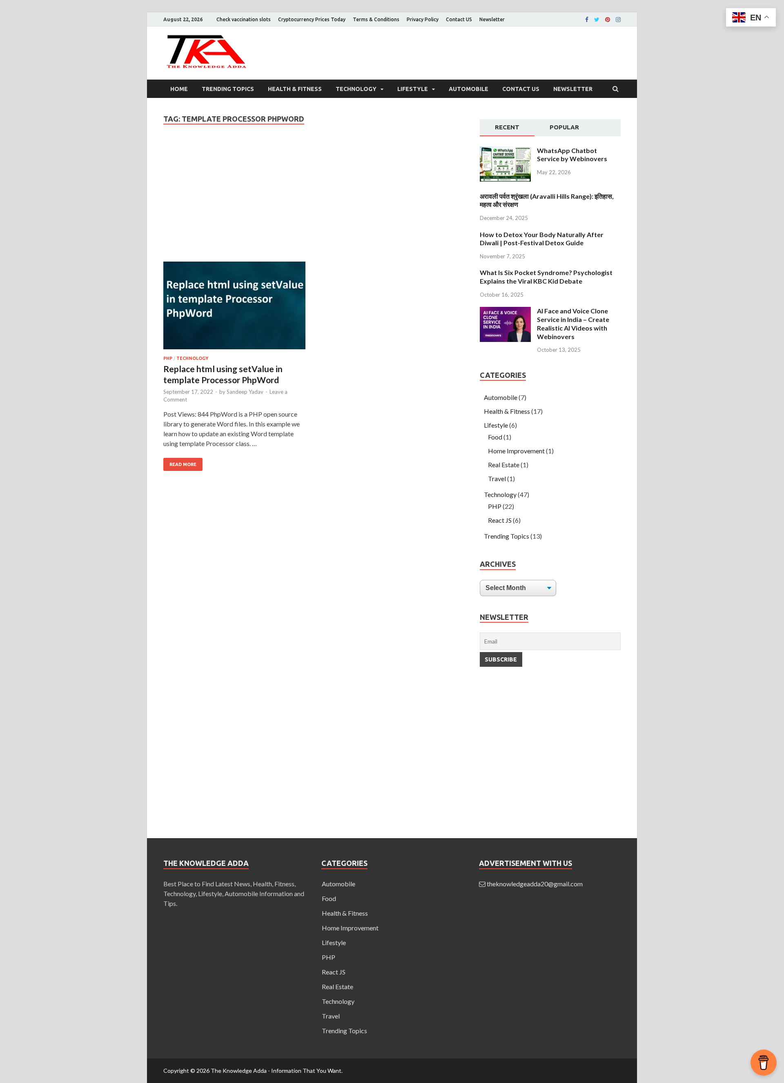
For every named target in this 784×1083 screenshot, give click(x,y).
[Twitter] (596, 19)
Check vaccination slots (243, 19)
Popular (564, 127)
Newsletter (492, 19)
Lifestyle (412, 89)
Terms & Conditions (376, 19)
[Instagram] (618, 19)
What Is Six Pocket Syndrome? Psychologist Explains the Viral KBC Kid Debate (546, 277)
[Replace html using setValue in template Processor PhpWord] (234, 309)
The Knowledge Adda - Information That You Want (276, 1070)
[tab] (507, 127)
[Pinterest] (607, 19)
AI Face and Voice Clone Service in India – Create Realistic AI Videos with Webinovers (573, 323)
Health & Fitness (295, 89)
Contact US (459, 19)
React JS (500, 520)
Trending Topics (228, 89)
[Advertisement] (313, 201)
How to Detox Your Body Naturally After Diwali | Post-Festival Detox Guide (542, 239)
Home (179, 89)
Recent (507, 127)
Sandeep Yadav (245, 391)
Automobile (468, 89)
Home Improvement (516, 451)
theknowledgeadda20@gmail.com (535, 884)
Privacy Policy (423, 19)
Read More (182, 464)
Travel (497, 478)
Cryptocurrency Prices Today (311, 19)
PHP (167, 358)
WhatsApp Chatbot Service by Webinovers (572, 154)
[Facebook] (586, 19)
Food (495, 437)
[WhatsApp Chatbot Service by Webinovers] (505, 179)
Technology (356, 89)
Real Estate (503, 464)
